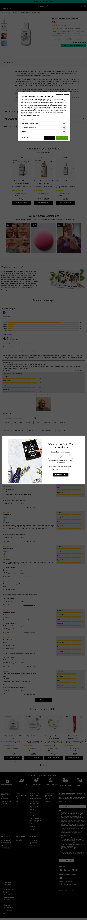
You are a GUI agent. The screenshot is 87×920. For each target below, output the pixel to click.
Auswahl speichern (49, 137)
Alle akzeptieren (62, 137)
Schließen (82, 438)
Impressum (37, 115)
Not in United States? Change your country (60, 466)
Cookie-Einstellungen (26, 137)
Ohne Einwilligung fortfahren (62, 94)
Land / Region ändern (60, 475)
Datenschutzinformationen (27, 115)
